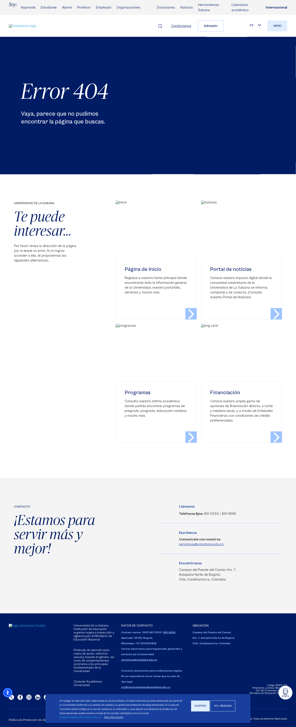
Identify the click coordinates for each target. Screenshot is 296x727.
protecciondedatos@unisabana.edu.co (80, 717)
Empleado (103, 7)
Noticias (186, 7)
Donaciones (166, 7)
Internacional (276, 7)
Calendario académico (240, 7)
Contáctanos (181, 26)
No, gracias (223, 706)
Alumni (67, 7)
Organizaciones (128, 7)
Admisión (211, 26)
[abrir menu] (285, 693)
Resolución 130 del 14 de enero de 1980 (271, 689)
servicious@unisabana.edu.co (201, 544)
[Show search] (160, 26)
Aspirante (28, 7)
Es (251, 25)
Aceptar (200, 706)
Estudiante (49, 7)
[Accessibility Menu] (7, 692)
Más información (113, 717)
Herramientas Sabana (208, 7)
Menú (277, 26)
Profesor (84, 7)
